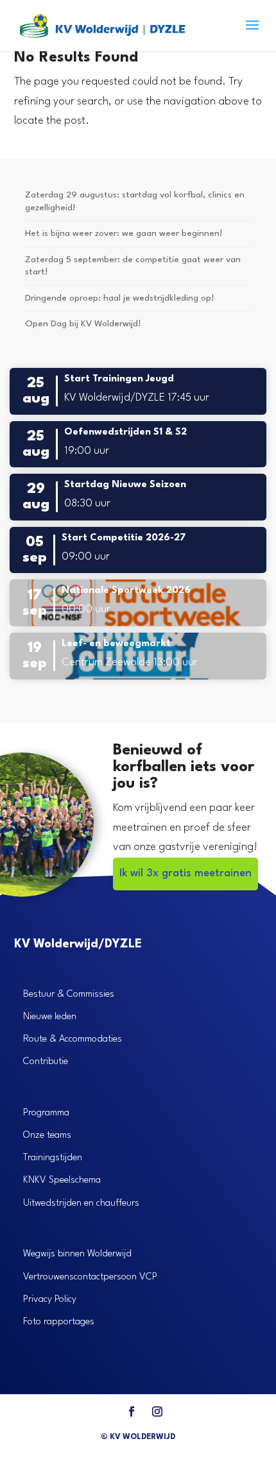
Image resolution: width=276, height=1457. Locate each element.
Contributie (45, 1062)
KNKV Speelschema (62, 1180)
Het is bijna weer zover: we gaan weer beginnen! (123, 233)
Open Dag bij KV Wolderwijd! (83, 323)
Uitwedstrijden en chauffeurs (81, 1203)
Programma (46, 1113)
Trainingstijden (52, 1158)
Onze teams (47, 1135)
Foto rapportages (58, 1322)
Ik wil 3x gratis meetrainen (185, 873)
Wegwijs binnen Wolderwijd (77, 1254)
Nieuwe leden (49, 1017)
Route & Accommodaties (72, 1039)
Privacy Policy (49, 1299)
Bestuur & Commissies (68, 994)
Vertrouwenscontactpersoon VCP (90, 1277)
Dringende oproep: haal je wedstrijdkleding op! (119, 298)
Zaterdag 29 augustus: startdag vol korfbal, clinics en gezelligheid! (135, 201)
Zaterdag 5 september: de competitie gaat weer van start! (133, 266)
